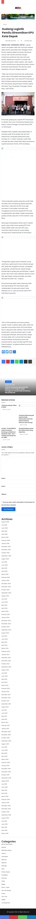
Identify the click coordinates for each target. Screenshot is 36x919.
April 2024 (4, 608)
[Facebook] (3, 362)
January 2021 (5, 728)
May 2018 (4, 827)
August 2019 (5, 781)
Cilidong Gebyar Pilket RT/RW (9, 406)
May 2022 (4, 679)
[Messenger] (12, 362)
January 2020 (5, 765)
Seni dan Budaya (6, 890)
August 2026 (5, 522)
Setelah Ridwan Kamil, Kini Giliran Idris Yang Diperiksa (26, 430)
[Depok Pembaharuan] (18, 8)
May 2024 (4, 605)
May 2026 (4, 531)
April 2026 (4, 534)
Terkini (3, 893)
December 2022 (6, 657)
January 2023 (5, 654)
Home (5, 24)
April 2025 (4, 571)
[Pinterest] (8, 362)
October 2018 (5, 812)
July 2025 (4, 562)
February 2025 (5, 577)
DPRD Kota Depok (6, 850)
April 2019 (4, 793)
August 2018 (5, 818)
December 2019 (6, 768)
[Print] (30, 362)
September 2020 (6, 741)
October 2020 (5, 738)
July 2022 (4, 673)
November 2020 (6, 734)
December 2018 (6, 805)
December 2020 (6, 731)
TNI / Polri (4, 896)
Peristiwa (4, 878)
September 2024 (6, 593)
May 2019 (4, 790)
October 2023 (5, 626)
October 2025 (5, 552)
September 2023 (6, 630)
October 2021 (5, 700)
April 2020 (4, 756)
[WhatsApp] (17, 362)
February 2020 (5, 762)
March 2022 (4, 685)
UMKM (3, 899)
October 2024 (5, 589)
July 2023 (4, 636)
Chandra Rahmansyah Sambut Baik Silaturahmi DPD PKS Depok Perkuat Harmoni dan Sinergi (26, 418)
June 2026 (4, 528)
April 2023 (4, 645)
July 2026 (4, 525)
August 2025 (5, 559)
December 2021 (6, 694)
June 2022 (4, 676)
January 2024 (5, 617)
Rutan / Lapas (5, 887)
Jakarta (3, 853)
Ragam (3, 884)
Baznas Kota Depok (6, 844)
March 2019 (4, 796)
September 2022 (6, 667)
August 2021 (5, 707)
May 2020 (4, 753)
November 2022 (6, 660)
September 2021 (6, 704)
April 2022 (4, 682)
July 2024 (4, 599)
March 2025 (4, 574)
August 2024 (5, 596)
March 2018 (4, 833)
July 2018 (4, 821)
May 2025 (4, 568)
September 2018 (6, 815)
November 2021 (6, 697)
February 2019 (5, 799)
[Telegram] (21, 362)
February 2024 (5, 614)
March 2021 (4, 722)
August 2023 (5, 633)
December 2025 (6, 546)
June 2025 (4, 565)
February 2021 (5, 725)
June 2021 (4, 713)
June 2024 (4, 602)
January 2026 (5, 543)
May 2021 (4, 716)
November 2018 (6, 808)
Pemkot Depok (5, 872)
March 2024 (4, 611)
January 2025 (5, 580)
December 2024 (6, 583)
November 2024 (6, 586)
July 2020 (4, 747)
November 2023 (6, 623)
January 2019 (5, 802)
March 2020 (4, 759)
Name (3, 478)
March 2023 (4, 648)
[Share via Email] (26, 362)
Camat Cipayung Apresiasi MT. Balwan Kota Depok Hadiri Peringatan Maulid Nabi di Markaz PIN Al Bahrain (17, 390)
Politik (3, 881)
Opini (2, 869)
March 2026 (4, 537)
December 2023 (6, 620)
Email (3, 486)
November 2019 (6, 771)
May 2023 (4, 642)
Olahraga (4, 865)
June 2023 (4, 639)
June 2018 (4, 824)
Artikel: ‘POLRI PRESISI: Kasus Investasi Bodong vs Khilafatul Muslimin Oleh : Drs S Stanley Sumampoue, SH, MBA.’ (8, 433)
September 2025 (6, 556)
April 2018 (4, 830)
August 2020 (5, 744)
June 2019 (4, 787)
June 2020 (4, 750)
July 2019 (4, 784)
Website (3, 494)
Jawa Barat (4, 856)
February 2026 (5, 540)
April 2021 (4, 719)
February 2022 (5, 688)
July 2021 (4, 710)
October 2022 (5, 663)
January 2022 (5, 691)
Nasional (3, 859)
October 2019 (5, 775)
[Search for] (34, 9)
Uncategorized (5, 902)
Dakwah (8, 381)
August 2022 (5, 670)
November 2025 (6, 549)
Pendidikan (4, 875)
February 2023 (5, 651)
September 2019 (6, 778)
